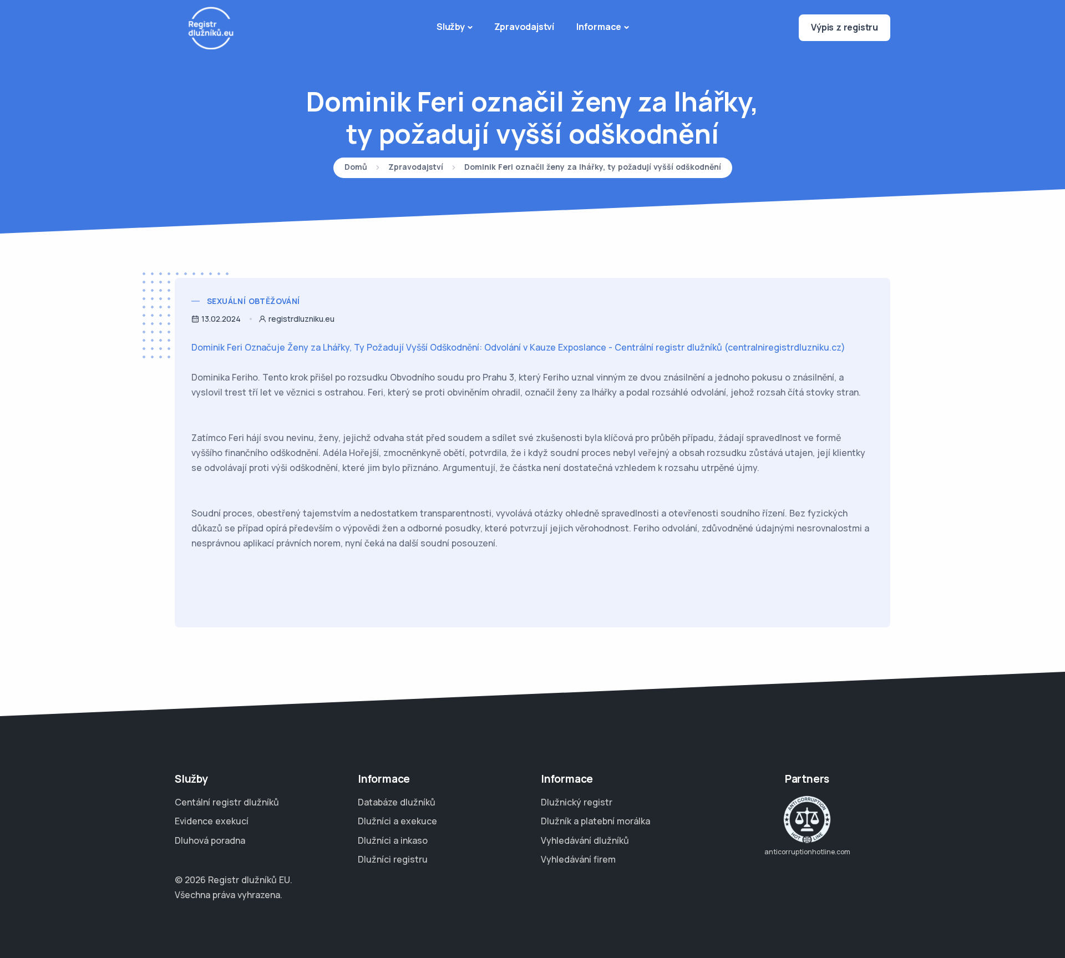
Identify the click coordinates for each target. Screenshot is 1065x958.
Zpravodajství (524, 27)
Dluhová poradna (210, 840)
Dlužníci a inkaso (393, 840)
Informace (598, 27)
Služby (451, 27)
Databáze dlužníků (396, 802)
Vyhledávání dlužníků (585, 840)
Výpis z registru (844, 27)
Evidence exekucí (211, 821)
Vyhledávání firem (578, 859)
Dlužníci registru (393, 859)
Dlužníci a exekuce (397, 821)
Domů (355, 167)
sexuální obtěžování (253, 301)
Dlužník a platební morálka (595, 821)
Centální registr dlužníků (227, 802)
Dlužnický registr (576, 802)
